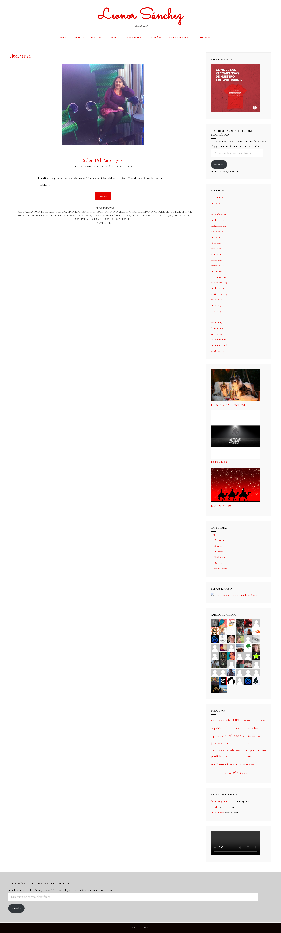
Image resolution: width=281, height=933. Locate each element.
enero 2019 (216, 333)
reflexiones (139, 215)
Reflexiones (220, 557)
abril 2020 (216, 254)
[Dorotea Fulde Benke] (256, 647)
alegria (213, 720)
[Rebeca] (231, 622)
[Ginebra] (223, 639)
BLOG (114, 37)
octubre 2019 (217, 288)
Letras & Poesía (219, 568)
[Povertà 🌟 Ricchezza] (256, 655)
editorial (74, 211)
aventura (33, 211)
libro (52, 215)
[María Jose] (215, 647)
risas (253, 757)
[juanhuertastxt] (256, 680)
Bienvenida (220, 540)
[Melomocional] (223, 688)
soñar (246, 764)
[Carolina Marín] (215, 655)
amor (237, 719)
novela (86, 215)
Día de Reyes (221, 506)
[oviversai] (223, 663)
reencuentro (233, 757)
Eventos (108, 208)
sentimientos (84, 219)
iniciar (155, 211)
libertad (242, 744)
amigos (219, 720)
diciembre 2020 (218, 208)
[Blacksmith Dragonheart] (256, 639)
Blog (99, 208)
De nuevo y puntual (228, 405)
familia (225, 736)
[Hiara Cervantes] (240, 622)
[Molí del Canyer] (248, 655)
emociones (89, 211)
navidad (220, 750)
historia (251, 736)
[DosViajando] (231, 630)
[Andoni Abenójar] (223, 647)
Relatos (218, 562)
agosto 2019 (217, 299)
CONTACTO (205, 37)
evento (114, 211)
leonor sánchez (234, 744)
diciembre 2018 (218, 339)
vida (237, 773)
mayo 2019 (216, 311)
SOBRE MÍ (79, 37)
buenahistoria (252, 720)
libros (61, 215)
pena (247, 750)
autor (22, 211)
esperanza (216, 736)
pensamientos (109, 215)
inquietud (167, 211)
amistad (227, 720)
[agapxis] (256, 663)
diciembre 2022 (218, 197)
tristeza (228, 773)
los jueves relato (251, 744)
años (244, 720)
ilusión (258, 736)
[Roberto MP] (240, 630)
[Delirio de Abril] (256, 630)
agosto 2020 (217, 231)
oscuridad (237, 750)
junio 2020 (216, 242)
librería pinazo (38, 215)
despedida (216, 728)
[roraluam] (240, 663)
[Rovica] (215, 630)
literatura (73, 215)
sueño (251, 764)
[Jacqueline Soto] (231, 639)
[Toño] (248, 630)
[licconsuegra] (231, 672)
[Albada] (231, 663)
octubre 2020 (217, 220)
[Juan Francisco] (215, 680)
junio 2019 (216, 305)
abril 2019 (216, 316)
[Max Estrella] (240, 672)
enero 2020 (216, 271)
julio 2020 (216, 237)
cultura (61, 211)
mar (259, 744)
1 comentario (105, 223)
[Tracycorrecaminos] (240, 655)
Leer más (104, 195)
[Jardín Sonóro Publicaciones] (248, 647)
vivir (244, 773)
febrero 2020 (217, 265)
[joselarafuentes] (215, 663)
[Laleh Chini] (215, 622)
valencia (125, 219)
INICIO (63, 37)
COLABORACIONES (178, 37)
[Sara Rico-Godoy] (231, 655)
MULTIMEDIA (134, 37)
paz (242, 750)
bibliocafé (47, 211)
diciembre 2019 (218, 276)
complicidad (262, 720)
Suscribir (218, 164)
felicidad (144, 211)
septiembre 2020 (219, 225)
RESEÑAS (156, 37)
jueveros (216, 743)
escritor (102, 211)
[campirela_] (223, 630)
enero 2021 (216, 203)
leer (178, 211)
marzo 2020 (216, 259)
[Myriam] (215, 672)
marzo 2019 (216, 322)
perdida (216, 756)
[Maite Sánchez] (248, 639)
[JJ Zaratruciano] (215, 688)
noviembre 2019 (219, 282)
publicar (124, 215)
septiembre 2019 (219, 293)
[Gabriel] (248, 680)
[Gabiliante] (215, 639)
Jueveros (218, 551)
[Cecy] (223, 622)
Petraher (219, 462)
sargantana (181, 215)
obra (95, 215)
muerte (213, 750)
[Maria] (248, 672)
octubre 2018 (217, 350)
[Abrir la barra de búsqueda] (219, 38)
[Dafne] (223, 672)
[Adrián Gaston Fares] (240, 639)
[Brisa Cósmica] (223, 655)
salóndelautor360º (160, 215)
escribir (253, 728)
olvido (231, 750)
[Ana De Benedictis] (231, 647)
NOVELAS (96, 37)
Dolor (226, 727)
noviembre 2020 (219, 214)
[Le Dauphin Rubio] (248, 663)
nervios (225, 750)
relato (248, 756)
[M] (240, 680)
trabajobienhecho (106, 219)
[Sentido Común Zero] (256, 622)
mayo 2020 (216, 248)
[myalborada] (240, 647)
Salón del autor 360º (103, 160)
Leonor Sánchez (140, 15)
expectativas (128, 211)
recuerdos (225, 757)
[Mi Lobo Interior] (231, 680)
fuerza (244, 736)
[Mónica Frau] (248, 622)
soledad (237, 764)
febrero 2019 (217, 328)
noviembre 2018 (219, 345)
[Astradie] (223, 680)
